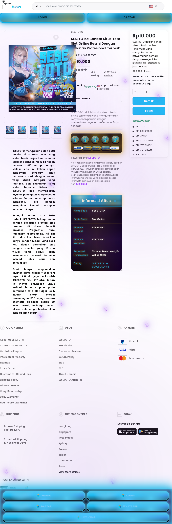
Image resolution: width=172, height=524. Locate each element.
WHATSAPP (130, 506)
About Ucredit (67, 374)
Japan (63, 455)
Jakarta (63, 466)
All (36, 6)
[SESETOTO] (17, 6)
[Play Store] (148, 432)
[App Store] (127, 432)
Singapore (65, 432)
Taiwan (63, 449)
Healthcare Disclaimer (13, 402)
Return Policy (66, 357)
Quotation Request (11, 351)
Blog (61, 362)
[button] (56, 37)
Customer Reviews (70, 351)
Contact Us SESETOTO (13, 345)
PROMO (46, 495)
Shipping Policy (9, 379)
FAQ (61, 368)
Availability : (78, 87)
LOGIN (42, 17)
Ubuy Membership (11, 391)
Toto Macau (66, 437)
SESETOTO (77, 32)
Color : (82, 98)
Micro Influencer (10, 385)
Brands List (65, 345)
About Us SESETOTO (12, 339)
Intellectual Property (12, 357)
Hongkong (65, 426)
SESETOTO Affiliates (70, 379)
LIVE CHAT (88, 517)
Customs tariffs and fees (15, 374)
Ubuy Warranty (9, 397)
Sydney (63, 443)
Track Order (7, 368)
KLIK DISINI (81, 184)
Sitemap (5, 362)
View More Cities (69, 472)
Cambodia (65, 460)
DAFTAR (129, 17)
